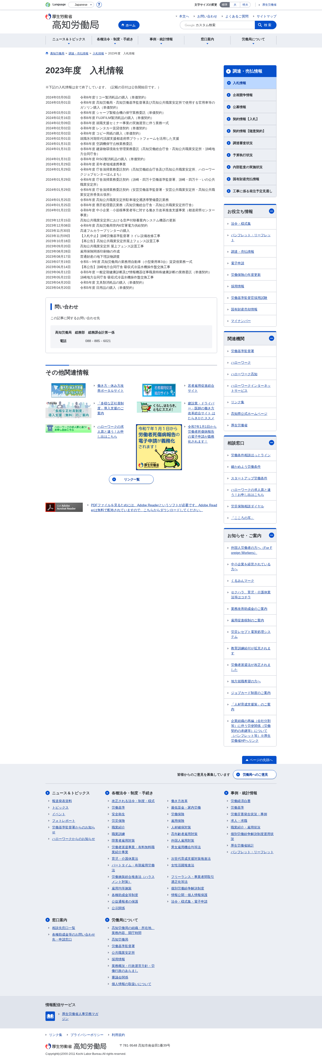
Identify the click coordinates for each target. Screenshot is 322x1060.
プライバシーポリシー (86, 1035)
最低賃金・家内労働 (186, 807)
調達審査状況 (243, 143)
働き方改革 (179, 801)
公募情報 (239, 107)
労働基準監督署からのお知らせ (73, 829)
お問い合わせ (207, 16)
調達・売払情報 (247, 71)
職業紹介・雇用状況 (245, 827)
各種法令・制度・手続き (132, 793)
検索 (268, 25)
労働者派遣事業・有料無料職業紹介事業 (133, 849)
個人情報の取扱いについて (131, 984)
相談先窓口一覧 (63, 928)
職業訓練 (118, 834)
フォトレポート (63, 821)
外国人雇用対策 (182, 840)
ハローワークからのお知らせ (73, 839)
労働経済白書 (241, 801)
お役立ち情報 (240, 211)
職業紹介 (118, 827)
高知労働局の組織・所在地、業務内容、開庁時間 (133, 930)
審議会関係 (120, 977)
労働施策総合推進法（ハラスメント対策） (133, 879)
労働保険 (177, 814)
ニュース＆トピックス (71, 793)
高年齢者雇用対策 (184, 834)
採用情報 (237, 286)
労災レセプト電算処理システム (251, 634)
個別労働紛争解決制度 (187, 888)
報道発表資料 (62, 801)
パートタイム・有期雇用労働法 (133, 867)
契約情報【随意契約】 (249, 131)
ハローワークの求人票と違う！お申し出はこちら (251, 492)
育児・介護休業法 (125, 858)
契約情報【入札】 (246, 119)
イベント (58, 814)
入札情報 (239, 83)
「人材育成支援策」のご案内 (251, 706)
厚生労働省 (269, 4)
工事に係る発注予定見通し (252, 191)
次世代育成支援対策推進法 (191, 858)
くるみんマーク (242, 581)
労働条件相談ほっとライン (251, 455)
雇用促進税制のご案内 (247, 620)
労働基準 (118, 807)
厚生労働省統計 (242, 845)
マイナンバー (241, 321)
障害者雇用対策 (123, 840)
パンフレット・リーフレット (251, 237)
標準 (224, 4)
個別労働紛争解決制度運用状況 (252, 836)
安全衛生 (118, 814)
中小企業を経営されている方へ (251, 566)
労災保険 (118, 821)
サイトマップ (267, 16)
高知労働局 (120, 939)
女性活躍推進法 (182, 865)
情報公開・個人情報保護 (189, 895)
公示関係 (118, 908)
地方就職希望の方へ (246, 681)
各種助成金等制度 (125, 895)
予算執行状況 (243, 155)
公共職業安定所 (123, 952)
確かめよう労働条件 (246, 467)
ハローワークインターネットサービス (251, 388)
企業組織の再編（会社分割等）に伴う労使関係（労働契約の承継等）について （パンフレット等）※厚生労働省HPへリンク (251, 730)
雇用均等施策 (122, 888)
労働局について (125, 920)
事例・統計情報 (244, 793)
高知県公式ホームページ (249, 414)
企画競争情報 (243, 95)
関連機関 (235, 338)
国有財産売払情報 (246, 179)
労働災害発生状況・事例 (249, 814)
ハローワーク (241, 362)
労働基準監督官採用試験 (249, 298)
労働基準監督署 (242, 351)
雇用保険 (177, 821)
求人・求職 (239, 821)
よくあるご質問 (236, 16)
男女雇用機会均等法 (186, 847)
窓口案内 (59, 920)
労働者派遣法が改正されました (251, 667)
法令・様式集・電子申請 (189, 901)
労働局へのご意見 (255, 774)
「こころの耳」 (242, 518)
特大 (245, 4)
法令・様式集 (241, 223)
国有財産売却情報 (244, 309)
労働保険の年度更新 (246, 275)
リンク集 (237, 402)
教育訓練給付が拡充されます (251, 650)
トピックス (60, 807)
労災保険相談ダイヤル (247, 506)
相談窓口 (235, 443)
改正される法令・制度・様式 (133, 801)
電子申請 (237, 263)
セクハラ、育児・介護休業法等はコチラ (251, 594)
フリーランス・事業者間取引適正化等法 (192, 879)
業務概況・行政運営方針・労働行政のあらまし (133, 968)
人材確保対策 (181, 827)
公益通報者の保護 (125, 901)
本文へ (184, 16)
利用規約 (118, 1035)
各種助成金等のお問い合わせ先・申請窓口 (73, 937)
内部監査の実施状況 (248, 167)
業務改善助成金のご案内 (249, 609)
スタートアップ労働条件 (249, 478)
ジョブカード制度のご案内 (251, 693)
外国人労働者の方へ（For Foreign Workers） (251, 550)
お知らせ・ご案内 (244, 535)
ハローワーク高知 (244, 374)
